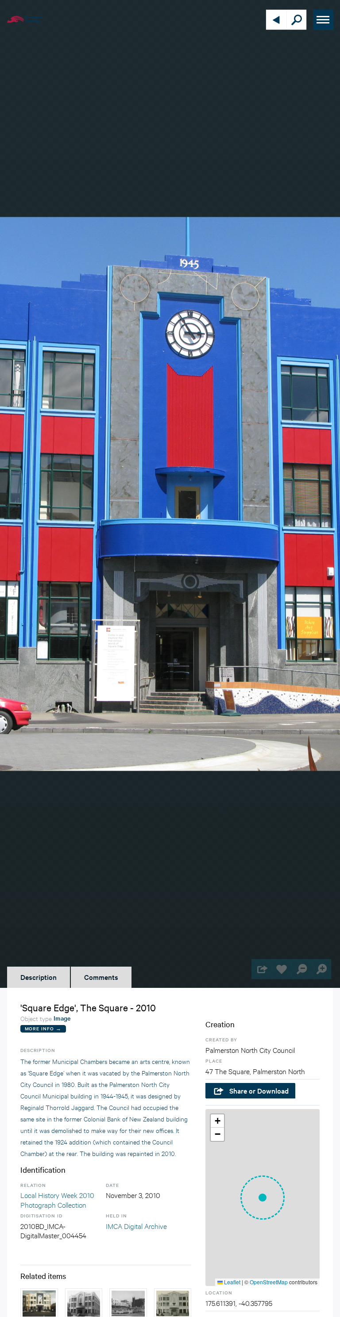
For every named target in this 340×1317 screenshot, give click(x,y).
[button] (262, 1197)
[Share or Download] (261, 969)
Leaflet (231, 1282)
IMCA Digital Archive (136, 1225)
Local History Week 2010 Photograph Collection (57, 1199)
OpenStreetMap (269, 1282)
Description (38, 977)
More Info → (43, 1028)
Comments (101, 977)
